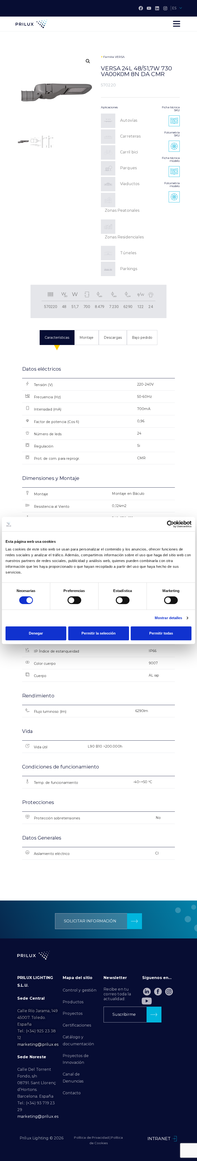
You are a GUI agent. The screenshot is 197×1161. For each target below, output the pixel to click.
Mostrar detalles (168, 618)
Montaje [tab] (87, 337)
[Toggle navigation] (176, 24)
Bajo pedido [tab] (142, 337)
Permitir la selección (98, 633)
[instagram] (165, 8)
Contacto (72, 1093)
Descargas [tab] (113, 337)
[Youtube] (147, 1001)
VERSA (120, 57)
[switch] (74, 600)
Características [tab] (57, 337)
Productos (73, 1002)
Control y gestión (79, 990)
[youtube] (149, 8)
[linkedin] (157, 8)
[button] (88, 61)
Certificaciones (77, 1025)
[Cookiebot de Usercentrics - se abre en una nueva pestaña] (170, 524)
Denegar (36, 633)
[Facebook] (141, 8)
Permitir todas (161, 633)
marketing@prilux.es (37, 1044)
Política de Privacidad (91, 1137)
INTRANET (159, 1138)
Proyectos (72, 1013)
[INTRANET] (174, 1138)
